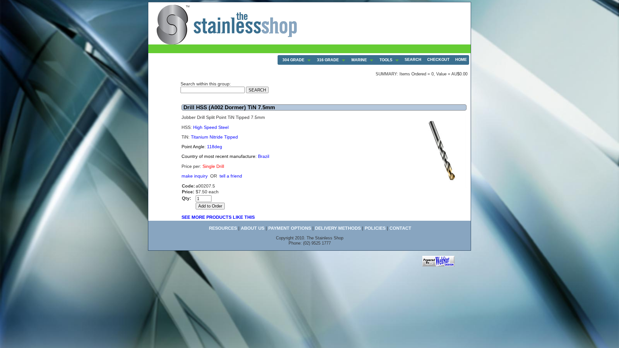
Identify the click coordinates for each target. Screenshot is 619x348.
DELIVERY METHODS (338, 228)
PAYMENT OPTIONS (289, 228)
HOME (461, 59)
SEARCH (413, 59)
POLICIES (375, 228)
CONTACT (400, 228)
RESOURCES (223, 228)
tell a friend (231, 176)
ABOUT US (252, 228)
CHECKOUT (438, 59)
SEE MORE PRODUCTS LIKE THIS (218, 217)
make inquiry (195, 176)
